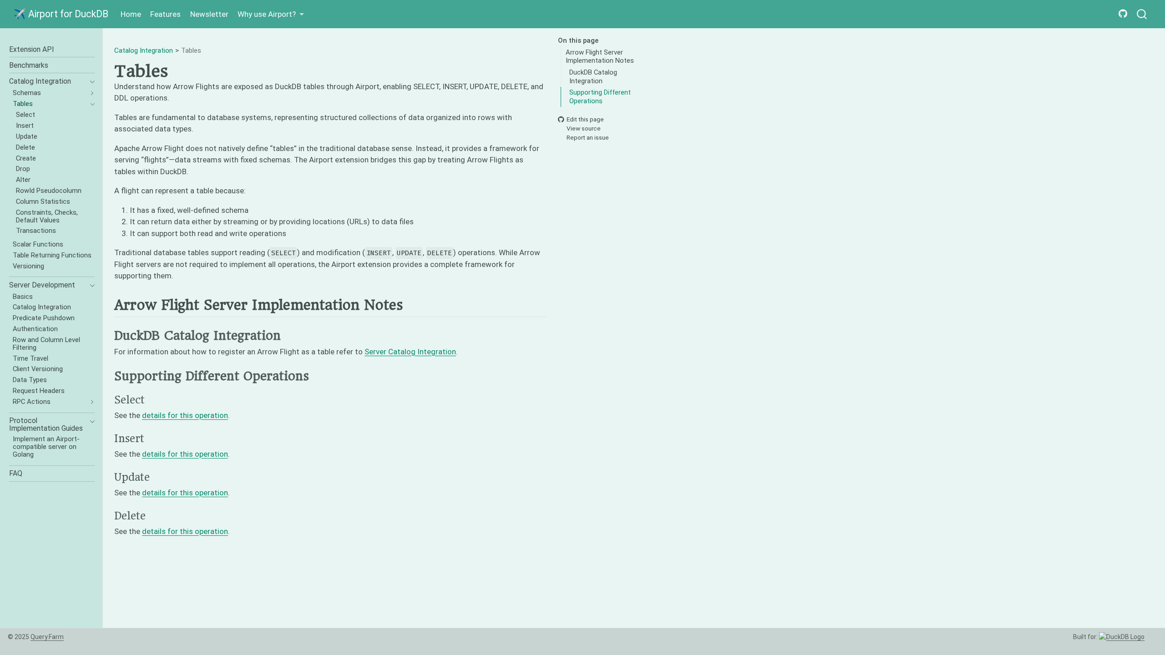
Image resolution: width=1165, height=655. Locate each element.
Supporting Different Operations (600, 96)
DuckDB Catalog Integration (593, 76)
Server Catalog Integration (410, 351)
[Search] (1141, 14)
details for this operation (185, 415)
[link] (271, 14)
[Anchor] (411, 304)
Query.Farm (47, 636)
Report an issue (588, 137)
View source (584, 128)
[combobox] (1142, 14)
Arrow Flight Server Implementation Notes (600, 56)
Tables (191, 50)
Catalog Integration (143, 50)
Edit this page (585, 119)
